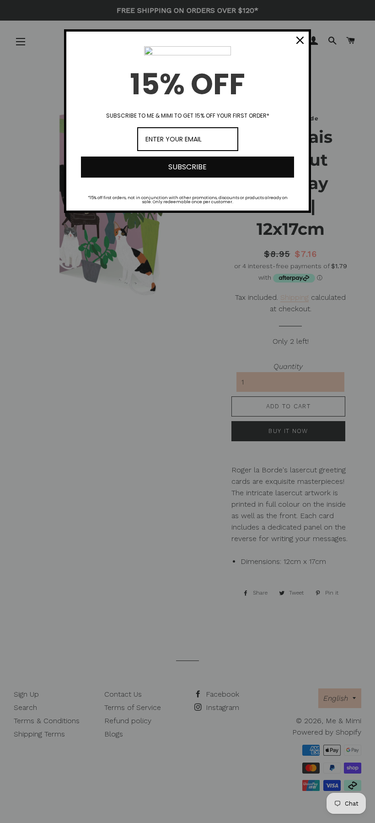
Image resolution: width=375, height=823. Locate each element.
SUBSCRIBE (187, 167)
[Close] (300, 40)
